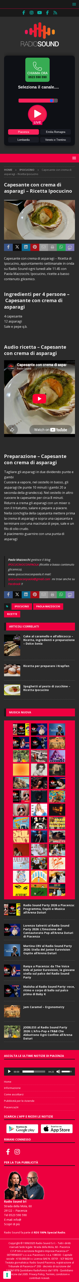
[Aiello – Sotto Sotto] (57, 877)
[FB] (23, 13)
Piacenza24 (11, 1107)
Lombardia (23, 139)
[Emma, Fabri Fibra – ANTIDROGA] (39, 756)
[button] (73, 4)
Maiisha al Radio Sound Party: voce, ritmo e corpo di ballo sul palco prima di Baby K (49, 990)
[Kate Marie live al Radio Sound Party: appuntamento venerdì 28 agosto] (57, 783)
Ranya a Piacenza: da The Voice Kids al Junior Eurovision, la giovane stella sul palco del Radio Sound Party (49, 971)
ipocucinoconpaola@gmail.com (29, 579)
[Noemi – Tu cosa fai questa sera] (39, 836)
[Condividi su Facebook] (8, 247)
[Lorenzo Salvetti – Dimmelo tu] (39, 796)
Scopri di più (12, 1224)
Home (7, 1081)
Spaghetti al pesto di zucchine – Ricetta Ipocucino (46, 688)
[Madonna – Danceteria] (57, 756)
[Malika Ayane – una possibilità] (39, 823)
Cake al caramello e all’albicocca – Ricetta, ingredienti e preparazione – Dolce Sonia (49, 639)
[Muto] (58, 1072)
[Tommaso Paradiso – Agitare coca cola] (21, 770)
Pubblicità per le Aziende (19, 1101)
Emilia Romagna (55, 131)
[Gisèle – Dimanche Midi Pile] (57, 770)
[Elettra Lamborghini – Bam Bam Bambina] (57, 863)
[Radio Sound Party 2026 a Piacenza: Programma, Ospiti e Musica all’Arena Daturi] (21, 729)
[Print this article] (52, 247)
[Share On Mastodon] (70, 247)
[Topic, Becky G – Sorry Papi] (57, 890)
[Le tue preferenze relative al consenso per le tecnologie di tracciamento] (7, 1275)
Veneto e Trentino (55, 139)
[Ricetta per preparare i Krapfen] (12, 670)
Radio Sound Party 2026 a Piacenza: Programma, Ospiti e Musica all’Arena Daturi (49, 908)
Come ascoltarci (13, 1094)
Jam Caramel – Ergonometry (43, 1007)
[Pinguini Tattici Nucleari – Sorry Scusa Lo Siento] (39, 877)
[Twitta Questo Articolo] (17, 247)
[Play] (9, 1072)
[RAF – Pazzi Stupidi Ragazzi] (57, 823)
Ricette (12, 614)
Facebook (14, 584)
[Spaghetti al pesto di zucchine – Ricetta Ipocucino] (12, 690)
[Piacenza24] (55, 13)
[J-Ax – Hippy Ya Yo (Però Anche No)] (57, 836)
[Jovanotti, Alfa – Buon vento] (39, 863)
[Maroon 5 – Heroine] (21, 890)
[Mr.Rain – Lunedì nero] (39, 850)
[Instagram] (31, 13)
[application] (39, 1072)
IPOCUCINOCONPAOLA (23, 564)
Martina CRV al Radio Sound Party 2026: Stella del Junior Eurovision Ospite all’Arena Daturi (47, 949)
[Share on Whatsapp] (61, 247)
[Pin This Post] (34, 247)
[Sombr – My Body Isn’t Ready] (39, 770)
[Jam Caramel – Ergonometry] (57, 743)
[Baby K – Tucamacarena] (21, 823)
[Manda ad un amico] (43, 247)
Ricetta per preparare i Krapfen (46, 666)
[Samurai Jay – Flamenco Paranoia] (21, 863)
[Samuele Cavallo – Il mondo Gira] (57, 796)
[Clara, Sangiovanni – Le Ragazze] (57, 850)
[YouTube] (39, 13)
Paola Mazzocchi (48, 606)
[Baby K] (39, 810)
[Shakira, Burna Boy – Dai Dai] (21, 877)
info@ (17, 1220)
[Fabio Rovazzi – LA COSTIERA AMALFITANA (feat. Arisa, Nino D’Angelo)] (21, 783)
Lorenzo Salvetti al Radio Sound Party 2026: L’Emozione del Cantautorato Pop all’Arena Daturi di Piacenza (48, 931)
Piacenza (23, 131)
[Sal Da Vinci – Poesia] (21, 836)
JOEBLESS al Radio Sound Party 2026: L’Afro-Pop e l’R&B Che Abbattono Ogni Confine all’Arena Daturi (47, 1032)
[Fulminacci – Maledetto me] (39, 890)
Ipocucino (22, 606)
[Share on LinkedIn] (26, 247)
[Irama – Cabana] (21, 850)
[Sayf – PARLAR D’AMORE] (39, 783)
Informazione (12, 1088)
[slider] (33, 1072)
